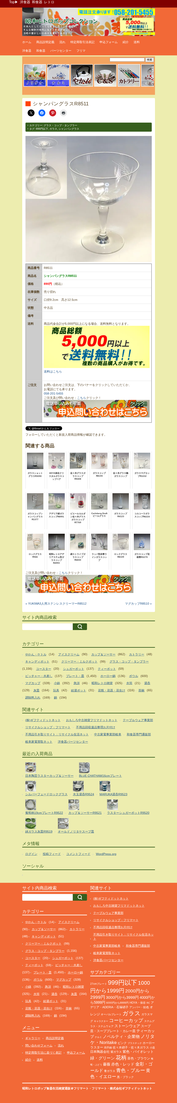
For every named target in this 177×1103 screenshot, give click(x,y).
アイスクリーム (68, 654)
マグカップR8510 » (138, 603)
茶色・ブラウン (138, 1058)
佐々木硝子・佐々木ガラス (131, 1047)
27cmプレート (98, 983)
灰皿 (36, 690)
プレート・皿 (75, 676)
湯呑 (147, 683)
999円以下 (42, 129)
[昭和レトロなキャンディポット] (152, 86)
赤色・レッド (122, 1064)
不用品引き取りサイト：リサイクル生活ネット (57, 734)
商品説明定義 (45, 42)
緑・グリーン (102, 1058)
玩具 (56, 690)
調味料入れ (32, 697)
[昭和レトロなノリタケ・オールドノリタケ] (34, 86)
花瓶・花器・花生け (111, 690)
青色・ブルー (130, 1070)
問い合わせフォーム (38, 1045)
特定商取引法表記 (82, 42)
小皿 (152, 1047)
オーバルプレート (111, 1014)
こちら (81, 397)
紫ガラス (116, 1051)
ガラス (53, 129)
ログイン (31, 854)
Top (12, 2)
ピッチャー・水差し (38, 676)
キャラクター (101, 1021)
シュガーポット (73, 669)
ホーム (26, 42)
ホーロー (149, 1043)
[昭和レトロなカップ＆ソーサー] (105, 86)
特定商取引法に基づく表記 (43, 1052)
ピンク (122, 1043)
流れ (62, 42)
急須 (77, 683)
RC (148, 1003)
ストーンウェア (127, 1026)
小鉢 (57, 683)
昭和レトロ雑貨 (102, 683)
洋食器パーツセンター (73, 741)
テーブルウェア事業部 (138, 720)
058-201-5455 (53, 393)
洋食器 (25, 2)
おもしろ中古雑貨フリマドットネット (91, 720)
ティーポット (107, 669)
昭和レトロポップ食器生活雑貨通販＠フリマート (55, 1088)
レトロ (49, 2)
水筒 (129, 683)
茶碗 (141, 690)
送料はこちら (53, 371)
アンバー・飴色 (139, 1007)
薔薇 (106, 1064)
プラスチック (135, 1043)
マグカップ (32, 683)
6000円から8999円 (117, 1002)
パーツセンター (60, 50)
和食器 (37, 2)
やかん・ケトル (35, 654)
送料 (137, 42)
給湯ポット (78, 690)
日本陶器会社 (100, 1051)
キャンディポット (37, 661)
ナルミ (98, 1037)
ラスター (96, 1047)
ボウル (133, 676)
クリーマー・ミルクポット (79, 661)
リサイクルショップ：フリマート (48, 727)
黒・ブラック (125, 1077)
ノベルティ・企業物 (121, 1036)
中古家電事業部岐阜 (107, 734)
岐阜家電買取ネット (38, 741)
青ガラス (109, 1071)
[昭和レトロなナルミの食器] (58, 86)
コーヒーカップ (126, 1020)
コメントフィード (78, 854)
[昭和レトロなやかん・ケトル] (81, 86)
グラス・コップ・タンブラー (60, 125)
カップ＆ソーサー (103, 654)
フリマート (99, 1088)
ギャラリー (32, 1038)
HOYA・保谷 (138, 1002)
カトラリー (136, 654)
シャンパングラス (68, 129)
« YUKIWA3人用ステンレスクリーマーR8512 (56, 603)
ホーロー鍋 (107, 676)
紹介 (126, 42)
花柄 (121, 1058)
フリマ (80, 50)
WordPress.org (106, 854)
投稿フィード (52, 854)
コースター (43, 669)
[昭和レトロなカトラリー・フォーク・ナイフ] (128, 86)
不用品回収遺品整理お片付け (95, 727)
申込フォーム (109, 42)
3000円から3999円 (122, 997)
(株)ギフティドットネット (43, 720)
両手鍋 (108, 1047)
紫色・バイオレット (138, 1051)
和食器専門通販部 (139, 734)
